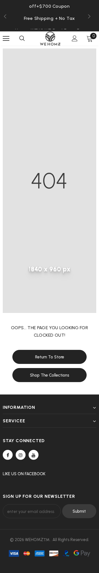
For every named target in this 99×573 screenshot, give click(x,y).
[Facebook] (8, 455)
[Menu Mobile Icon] (6, 38)
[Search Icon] (22, 38)
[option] (49, 18)
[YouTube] (33, 455)
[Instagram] (21, 455)
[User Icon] (75, 38)
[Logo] (50, 38)
